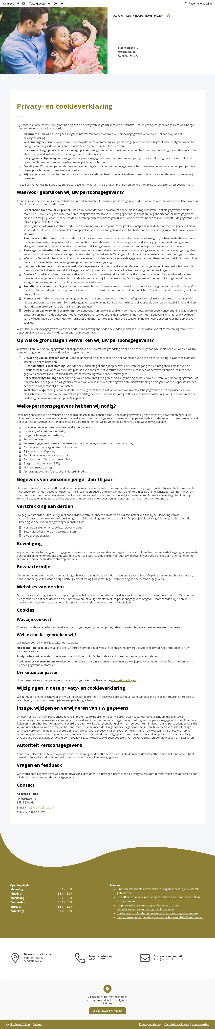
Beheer (37, 1024)
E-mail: (21, 807)
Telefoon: (23, 812)
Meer (157, 15)
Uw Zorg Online (20, 1024)
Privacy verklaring (150, 1024)
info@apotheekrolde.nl (39, 807)
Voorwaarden (200, 1024)
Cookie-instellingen (123, 680)
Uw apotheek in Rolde (128, 15)
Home (149, 15)
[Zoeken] (169, 16)
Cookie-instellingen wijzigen (107, 1010)
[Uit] (25, 4)
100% (55, 3)
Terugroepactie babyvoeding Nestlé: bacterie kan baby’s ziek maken (160, 917)
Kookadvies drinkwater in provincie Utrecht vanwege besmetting (157, 913)
